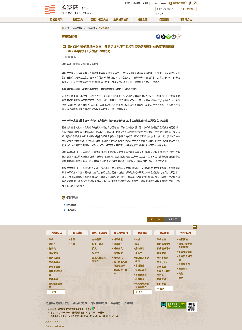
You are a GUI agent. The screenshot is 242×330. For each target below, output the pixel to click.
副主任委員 (97, 244)
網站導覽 (136, 3)
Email (173, 36)
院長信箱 (161, 239)
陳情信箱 (161, 253)
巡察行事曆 (141, 270)
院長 (51, 239)
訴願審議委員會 (56, 273)
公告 (181, 273)
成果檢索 (118, 239)
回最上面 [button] (172, 219)
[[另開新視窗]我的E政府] (163, 305)
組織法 (95, 253)
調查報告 (118, 244)
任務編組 (53, 279)
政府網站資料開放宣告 (57, 303)
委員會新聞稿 (185, 252)
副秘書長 (53, 253)
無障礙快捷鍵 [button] (179, 3)
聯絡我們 (115, 303)
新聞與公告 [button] (185, 19)
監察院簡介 (54, 257)
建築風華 (161, 267)
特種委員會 (54, 267)
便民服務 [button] (164, 19)
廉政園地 (139, 248)
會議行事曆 (141, 275)
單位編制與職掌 (56, 285)
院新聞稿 (91, 28)
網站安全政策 (80, 303)
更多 (54, 292)
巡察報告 (139, 279)
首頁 (67, 28)
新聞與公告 (78, 28)
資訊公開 (142, 232)
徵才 (181, 278)
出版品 (138, 253)
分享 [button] (195, 3)
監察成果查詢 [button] (121, 19)
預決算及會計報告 (142, 259)
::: (1, 1)
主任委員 (96, 239)
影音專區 (183, 269)
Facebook (158, 36)
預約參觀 (161, 284)
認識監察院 (56, 232)
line (168, 36)
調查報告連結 (71, 205)
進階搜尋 (191, 9)
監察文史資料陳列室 (164, 273)
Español (163, 3)
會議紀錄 (139, 265)
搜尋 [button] (182, 9)
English (154, 3)
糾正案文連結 (71, 210)
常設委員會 (54, 262)
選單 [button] (195, 227)
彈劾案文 (118, 253)
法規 (137, 239)
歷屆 (72, 244)
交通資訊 (128, 303)
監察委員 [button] (78, 19)
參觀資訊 (161, 279)
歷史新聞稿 (104, 28)
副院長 (52, 244)
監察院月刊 (184, 264)
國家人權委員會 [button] (99, 19)
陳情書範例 (162, 257)
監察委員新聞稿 (185, 258)
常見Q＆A (162, 262)
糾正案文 (118, 248)
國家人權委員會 (99, 232)
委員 (94, 248)
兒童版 (145, 3)
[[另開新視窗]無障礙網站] (176, 305)
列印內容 (178, 36)
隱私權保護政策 (99, 303)
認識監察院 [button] (56, 19)
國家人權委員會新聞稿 (185, 246)
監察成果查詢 (121, 232)
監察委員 (77, 232)
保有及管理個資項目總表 (142, 285)
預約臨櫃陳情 (164, 244)
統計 (137, 244)
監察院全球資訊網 (68, 9)
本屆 (72, 239)
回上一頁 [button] (155, 219)
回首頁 (127, 3)
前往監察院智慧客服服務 (190, 3)
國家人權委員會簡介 (99, 259)
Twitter (163, 36)
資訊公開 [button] (143, 19)
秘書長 (52, 248)
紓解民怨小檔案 (120, 272)
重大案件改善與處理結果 (120, 264)
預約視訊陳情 (164, 248)
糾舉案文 (118, 257)
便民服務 (164, 232)
